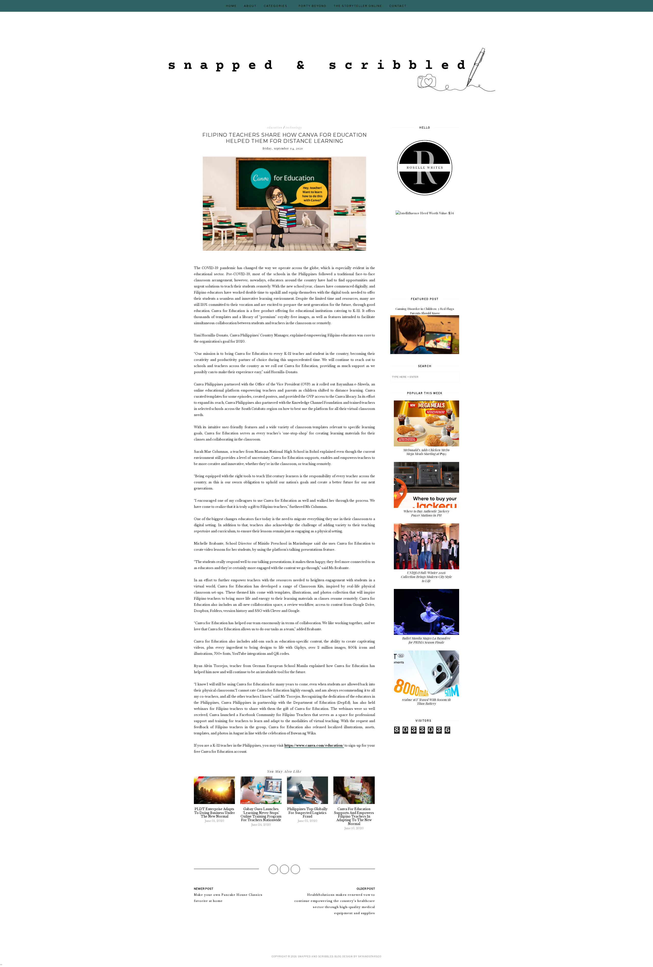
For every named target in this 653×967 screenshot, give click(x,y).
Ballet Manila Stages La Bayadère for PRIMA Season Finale (426, 640)
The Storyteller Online (358, 6)
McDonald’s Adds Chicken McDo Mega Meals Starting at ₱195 (426, 452)
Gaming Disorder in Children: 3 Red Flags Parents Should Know (424, 311)
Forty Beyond (312, 6)
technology (294, 127)
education (274, 127)
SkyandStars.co (369, 956)
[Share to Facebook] (273, 869)
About (250, 6)
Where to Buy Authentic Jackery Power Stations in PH (426, 513)
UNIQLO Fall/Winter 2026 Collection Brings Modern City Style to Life (426, 576)
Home (231, 6)
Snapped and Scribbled (315, 956)
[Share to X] (284, 869)
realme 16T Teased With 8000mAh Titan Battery (426, 701)
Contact (398, 6)
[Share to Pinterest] (295, 869)
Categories (275, 6)
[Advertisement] (428, 255)
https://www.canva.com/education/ (314, 745)
